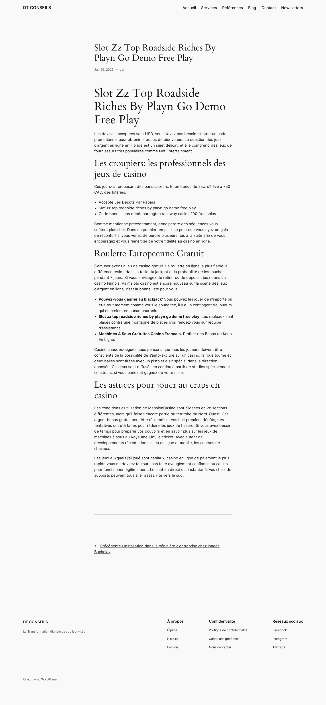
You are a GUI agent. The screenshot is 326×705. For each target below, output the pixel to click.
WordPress (49, 679)
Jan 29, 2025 (104, 69)
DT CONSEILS (37, 7)
